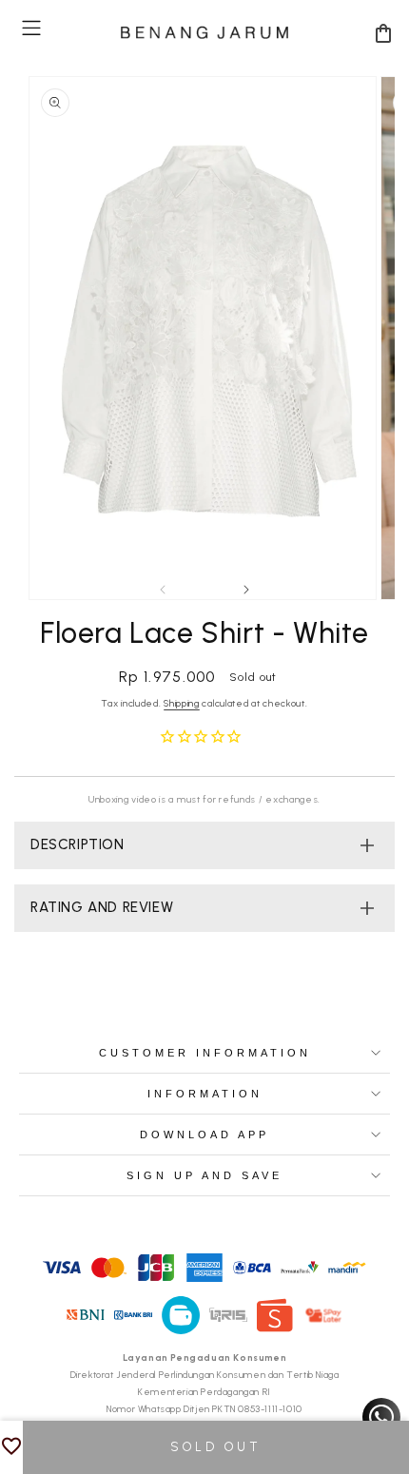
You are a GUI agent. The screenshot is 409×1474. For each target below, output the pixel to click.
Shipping (182, 703)
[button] (31, 28)
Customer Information (205, 1052)
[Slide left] (163, 590)
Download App (204, 1134)
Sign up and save (204, 1175)
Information (205, 1093)
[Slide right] (246, 590)
